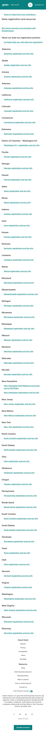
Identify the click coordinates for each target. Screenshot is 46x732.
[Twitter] (20, 714)
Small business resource (23, 672)
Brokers (23, 644)
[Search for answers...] (30, 5)
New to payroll (23, 679)
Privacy (23, 648)
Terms (23, 655)
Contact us (23, 687)
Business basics (23, 676)
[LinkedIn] (26, 714)
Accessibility (23, 651)
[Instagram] (32, 714)
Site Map (23, 659)
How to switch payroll (23, 683)
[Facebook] (14, 714)
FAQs (23, 668)
